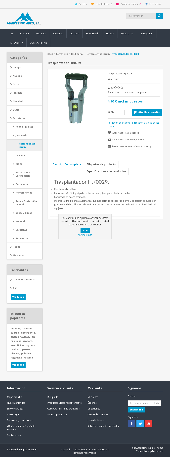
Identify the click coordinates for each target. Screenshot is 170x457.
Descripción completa (67, 164)
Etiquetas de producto (101, 164)
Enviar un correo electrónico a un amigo (132, 146)
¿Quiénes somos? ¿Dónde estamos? (21, 427)
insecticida (17, 345)
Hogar (16, 246)
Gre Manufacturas (24, 279)
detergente (28, 332)
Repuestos (22, 238)
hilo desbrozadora (22, 341)
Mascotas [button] (127, 33)
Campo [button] (24, 33)
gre (33, 336)
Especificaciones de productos (106, 171)
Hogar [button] (110, 33)
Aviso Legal (13, 414)
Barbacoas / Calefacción (23, 174)
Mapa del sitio (14, 397)
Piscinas (41, 33)
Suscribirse (136, 409)
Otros (16, 84)
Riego (19, 163)
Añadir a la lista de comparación (128, 139)
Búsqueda (146, 33)
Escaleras (21, 229)
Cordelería (22, 184)
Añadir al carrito (149, 112)
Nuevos (17, 75)
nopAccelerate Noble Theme (147, 447)
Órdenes (92, 402)
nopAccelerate (155, 451)
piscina (15, 353)
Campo (17, 67)
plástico (26, 353)
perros (26, 349)
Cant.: (111, 111)
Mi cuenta (16, 42)
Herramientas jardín (27, 145)
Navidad (58, 33)
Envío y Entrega (15, 408)
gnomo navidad (20, 336)
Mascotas (19, 255)
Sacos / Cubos (24, 212)
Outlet (74, 33)
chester (28, 328)
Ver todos (18, 297)
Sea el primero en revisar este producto (129, 92)
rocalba (28, 357)
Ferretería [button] (92, 33)
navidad (16, 349)
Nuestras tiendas (16, 402)
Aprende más (85, 234)
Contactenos (38, 42)
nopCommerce (28, 449)
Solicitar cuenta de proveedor (103, 426)
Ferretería (19, 118)
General (20, 221)
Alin (15, 288)
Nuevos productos (57, 414)
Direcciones (93, 408)
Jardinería (21, 135)
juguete (31, 345)
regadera (16, 357)
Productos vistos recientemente (64, 402)
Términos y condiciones (20, 420)
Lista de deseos (95, 420)
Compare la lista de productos (63, 408)
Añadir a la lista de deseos (125, 132)
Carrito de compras (97, 414)
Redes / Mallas (24, 126)
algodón (16, 328)
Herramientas (24, 192)
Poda (22, 155)
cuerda (15, 332)
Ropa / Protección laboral (26, 203)
